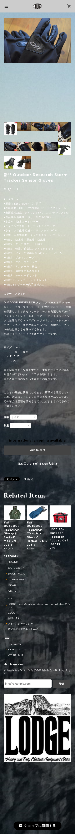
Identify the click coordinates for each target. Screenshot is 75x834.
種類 (6, 417)
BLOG (11, 612)
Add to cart (37, 450)
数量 (6, 425)
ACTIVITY (14, 590)
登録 (61, 683)
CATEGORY (16, 567)
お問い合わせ (15, 618)
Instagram (14, 644)
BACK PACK (16, 573)
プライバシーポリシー (20, 623)
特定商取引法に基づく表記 (23, 629)
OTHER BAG (16, 579)
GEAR (12, 585)
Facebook (14, 649)
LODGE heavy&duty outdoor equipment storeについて (39, 606)
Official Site (15, 654)
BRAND (13, 561)
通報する (29, 479)
